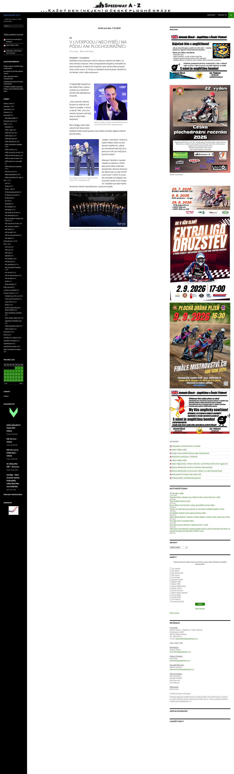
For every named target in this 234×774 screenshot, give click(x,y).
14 (13, 374)
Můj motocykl (8, 287)
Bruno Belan (176, 595)
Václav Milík (176, 584)
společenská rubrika (10, 346)
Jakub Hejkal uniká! (179, 450)
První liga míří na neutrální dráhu (182, 521)
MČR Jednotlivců (10, 141)
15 (16, 374)
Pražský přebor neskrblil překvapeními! (186, 478)
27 (10, 380)
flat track (7, 253)
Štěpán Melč (176, 582)
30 (19, 380)
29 (16, 380)
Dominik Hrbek (177, 573)
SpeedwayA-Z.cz (12, 15)
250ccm (7, 186)
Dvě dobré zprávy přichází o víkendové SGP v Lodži (189, 525)
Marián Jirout (177, 588)
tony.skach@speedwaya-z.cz (180, 652)
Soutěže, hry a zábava (10, 337)
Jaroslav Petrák (177, 580)
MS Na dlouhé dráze (11, 275)
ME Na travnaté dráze (12, 235)
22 (16, 377)
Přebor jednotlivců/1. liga (13, 177)
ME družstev (9, 206)
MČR (5, 124)
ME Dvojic (8, 209)
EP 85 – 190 (9, 189)
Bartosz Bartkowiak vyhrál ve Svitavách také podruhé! (192, 467)
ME (5, 180)
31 (22, 380)
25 (5, 380)
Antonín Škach (88, 51)
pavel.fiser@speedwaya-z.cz (180, 661)
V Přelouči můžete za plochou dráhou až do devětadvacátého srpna (13, 89)
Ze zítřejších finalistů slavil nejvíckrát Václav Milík (188, 513)
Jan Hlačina (176, 599)
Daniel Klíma (176, 597)
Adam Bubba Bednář (179, 593)
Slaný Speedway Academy (13, 313)
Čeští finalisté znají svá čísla (180, 501)
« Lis (5, 383)
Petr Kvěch (176, 575)
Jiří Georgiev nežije (176, 493)
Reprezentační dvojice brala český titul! (186, 474)
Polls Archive (174, 613)
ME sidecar (8, 238)
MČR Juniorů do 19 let (12, 152)
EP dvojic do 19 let (11, 195)
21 (13, 377)
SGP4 (7, 281)
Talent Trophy (9, 329)
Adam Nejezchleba (179, 586)
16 (19, 374)
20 (10, 377)
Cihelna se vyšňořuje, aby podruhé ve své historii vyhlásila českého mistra (197, 509)
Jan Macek (176, 577)
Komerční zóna (8, 121)
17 (22, 374)
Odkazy (6, 396)
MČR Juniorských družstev (13, 144)
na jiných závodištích (10, 290)
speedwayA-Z (8, 343)
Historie (6, 112)
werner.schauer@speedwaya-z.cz (182, 669)
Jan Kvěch (175, 571)
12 (8, 374)
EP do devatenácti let (11, 192)
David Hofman (177, 591)
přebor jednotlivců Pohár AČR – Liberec (13, 428)
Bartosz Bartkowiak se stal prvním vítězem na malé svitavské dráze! (197, 471)
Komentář (7, 115)
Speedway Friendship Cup (13, 321)
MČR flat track (9, 138)
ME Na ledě (8, 232)
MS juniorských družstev (13, 267)
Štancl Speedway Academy (12, 349)
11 (5, 374)
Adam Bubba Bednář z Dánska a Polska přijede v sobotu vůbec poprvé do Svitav (200, 517)
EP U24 (7, 201)
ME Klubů (8, 229)
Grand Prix (7, 109)
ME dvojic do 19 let (11, 212)
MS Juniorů (8, 272)
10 (22, 371)
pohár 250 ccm (10, 302)
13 (10, 374)
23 (19, 377)
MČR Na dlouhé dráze (12, 155)
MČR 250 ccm (9, 133)
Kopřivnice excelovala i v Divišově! (185, 457)
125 (6, 183)
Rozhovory (7, 332)
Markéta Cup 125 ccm (12, 296)
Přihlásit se (222, 15)
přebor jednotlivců (11, 174)
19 (8, 377)
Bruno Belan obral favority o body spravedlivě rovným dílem (192, 505)
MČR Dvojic (9, 135)
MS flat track (9, 261)
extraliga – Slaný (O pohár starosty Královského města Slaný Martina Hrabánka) (13, 481)
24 (22, 377)
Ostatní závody (8, 293)
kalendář (7, 127)
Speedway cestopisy (10, 340)
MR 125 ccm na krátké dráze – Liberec (12, 453)
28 (13, 380)
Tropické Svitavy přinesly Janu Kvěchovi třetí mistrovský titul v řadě (195, 497)
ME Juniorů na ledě (11, 226)
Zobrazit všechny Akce (13, 494)
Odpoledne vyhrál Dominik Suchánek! (186, 446)
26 (8, 380)
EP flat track (9, 198)
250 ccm (7, 250)
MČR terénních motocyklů (13, 161)
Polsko (7, 305)
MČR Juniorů (9, 149)
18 (5, 377)
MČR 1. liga (8, 130)
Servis (5, 335)
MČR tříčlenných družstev (13, 166)
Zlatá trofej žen (9, 284)
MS (70, 38)
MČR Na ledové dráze (12, 158)
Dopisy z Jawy (8, 103)
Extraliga (6, 106)
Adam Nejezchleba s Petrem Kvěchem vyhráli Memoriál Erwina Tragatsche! (200, 464)
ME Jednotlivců (10, 215)
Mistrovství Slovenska (12, 299)
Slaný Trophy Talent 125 (12, 318)
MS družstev (9, 258)
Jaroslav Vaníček (178, 602)
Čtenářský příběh (10, 118)
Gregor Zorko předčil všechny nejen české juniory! (190, 453)
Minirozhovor (8, 241)
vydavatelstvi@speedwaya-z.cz (186, 639)
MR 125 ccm (9, 171)
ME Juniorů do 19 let (11, 223)
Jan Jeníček (176, 569)
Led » (21, 383)
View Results (200, 609)
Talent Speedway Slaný (12, 326)
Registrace (211, 15)
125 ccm (7, 247)
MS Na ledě (8, 278)
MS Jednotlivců (10, 264)
